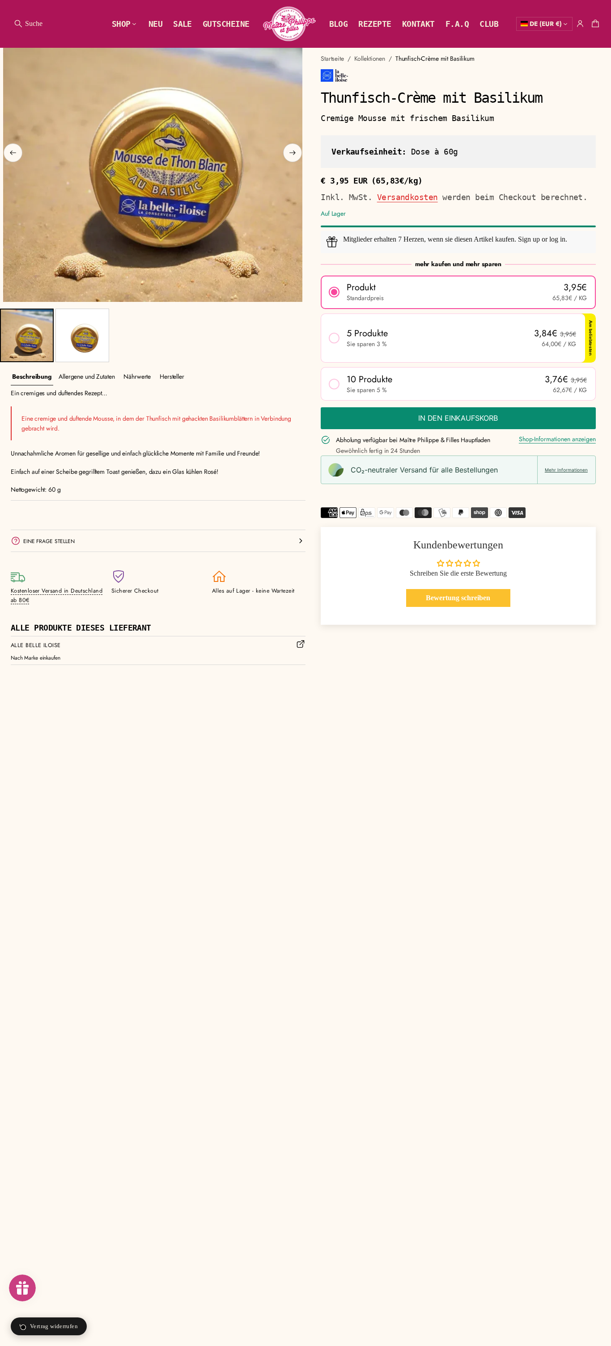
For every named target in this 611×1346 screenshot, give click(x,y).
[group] (32, 376)
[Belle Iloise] (334, 75)
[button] (28, 23)
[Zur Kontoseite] (580, 23)
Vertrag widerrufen (54, 1326)
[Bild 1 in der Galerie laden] (27, 335)
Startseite (332, 58)
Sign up (529, 239)
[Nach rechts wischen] (292, 152)
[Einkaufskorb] (594, 23)
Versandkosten (407, 197)
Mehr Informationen (566, 469)
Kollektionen (369, 58)
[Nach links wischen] (13, 152)
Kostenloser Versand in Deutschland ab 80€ (56, 595)
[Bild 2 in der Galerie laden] (82, 335)
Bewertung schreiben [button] (458, 598)
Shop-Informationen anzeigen (557, 439)
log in (557, 239)
